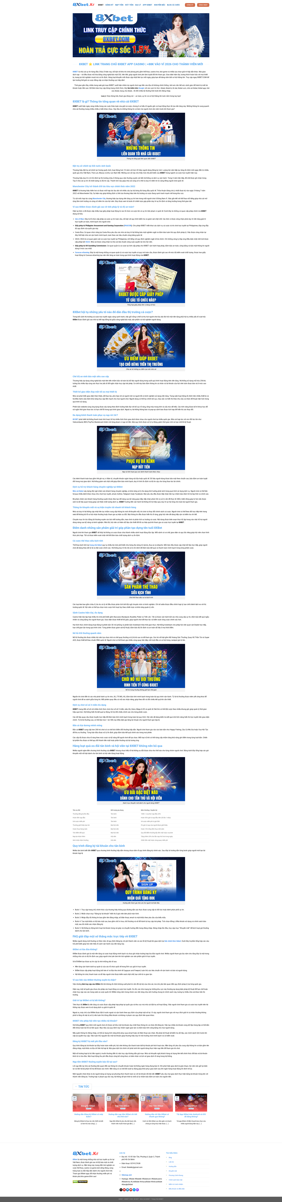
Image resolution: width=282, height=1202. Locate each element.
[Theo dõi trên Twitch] (137, 1189)
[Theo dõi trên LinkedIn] (127, 1189)
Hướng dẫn (172, 1166)
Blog (170, 1158)
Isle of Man (79, 219)
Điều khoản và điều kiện (177, 1189)
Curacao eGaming (82, 252)
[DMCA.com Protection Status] (80, 1182)
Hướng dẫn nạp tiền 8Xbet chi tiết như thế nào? (123, 1115)
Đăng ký (109, 5)
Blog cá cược (173, 5)
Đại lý (138, 5)
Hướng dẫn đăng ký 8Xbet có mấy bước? (88, 1115)
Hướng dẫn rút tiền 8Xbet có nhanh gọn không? (157, 1115)
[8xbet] (84, 5)
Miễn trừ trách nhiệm (176, 1184)
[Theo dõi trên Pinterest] (124, 1189)
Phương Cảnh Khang (176, 1175)
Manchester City (99, 198)
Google (141, 88)
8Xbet (75, 1159)
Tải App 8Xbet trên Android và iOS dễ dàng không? (191, 1115)
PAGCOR (127, 226)
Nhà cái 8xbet (78, 491)
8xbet (101, 5)
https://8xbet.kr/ (134, 1171)
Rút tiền (129, 5)
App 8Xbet (147, 5)
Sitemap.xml (127, 1175)
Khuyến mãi (159, 5)
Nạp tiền (119, 5)
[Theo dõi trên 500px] (134, 1189)
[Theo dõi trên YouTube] (130, 1189)
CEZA (87, 242)
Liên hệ (171, 1162)
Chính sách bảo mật (175, 1180)
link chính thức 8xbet (172, 941)
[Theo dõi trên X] (121, 1189)
